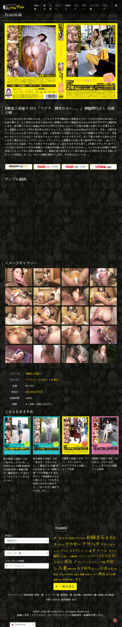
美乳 (60, 580)
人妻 (50, 379)
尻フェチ (96, 569)
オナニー (56, 551)
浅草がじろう (91, 574)
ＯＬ (78, 579)
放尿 (55, 574)
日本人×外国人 (66, 574)
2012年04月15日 (34, 392)
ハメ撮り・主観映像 (68, 556)
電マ (72, 579)
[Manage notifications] (115, 620)
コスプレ (74, 551)
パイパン (82, 556)
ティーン (100, 550)
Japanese (20, 624)
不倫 (102, 562)
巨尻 (110, 568)
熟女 (56, 379)
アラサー (73, 544)
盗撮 (55, 579)
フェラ (90, 556)
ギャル (64, 550)
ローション (96, 562)
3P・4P (57, 538)
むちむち (43, 379)
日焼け (76, 574)
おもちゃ (80, 538)
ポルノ (70, 561)
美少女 (65, 579)
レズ (88, 562)
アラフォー (31, 379)
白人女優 (110, 574)
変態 (74, 568)
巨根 (115, 569)
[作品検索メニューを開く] (116, 5)
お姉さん (95, 537)
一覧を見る (66, 586)
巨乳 (104, 568)
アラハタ (91, 544)
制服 (70, 568)
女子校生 (84, 568)
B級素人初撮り (33, 373)
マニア (81, 562)
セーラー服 (86, 550)
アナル (61, 545)
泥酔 (82, 574)
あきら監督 (69, 538)
